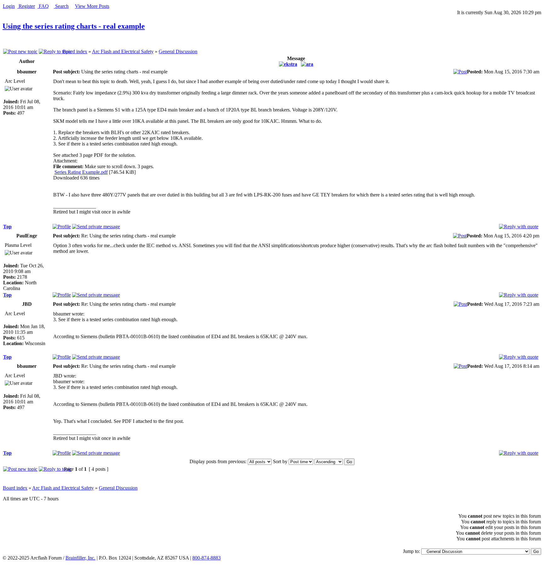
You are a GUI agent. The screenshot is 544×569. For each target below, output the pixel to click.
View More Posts (92, 6)
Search (61, 6)
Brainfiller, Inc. (80, 557)
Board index (75, 51)
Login (9, 6)
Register (26, 6)
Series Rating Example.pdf (81, 172)
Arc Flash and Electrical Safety (123, 51)
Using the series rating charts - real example (74, 26)
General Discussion (178, 51)
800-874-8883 (206, 557)
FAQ (43, 6)
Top (7, 226)
